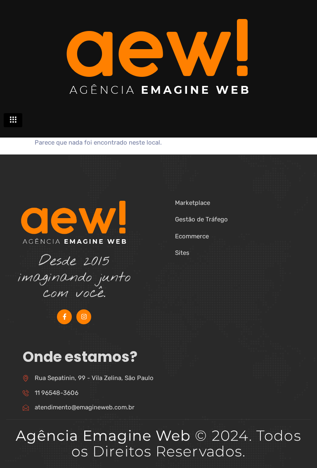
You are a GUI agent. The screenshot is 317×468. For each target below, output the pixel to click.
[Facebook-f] (64, 316)
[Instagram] (83, 316)
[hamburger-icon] (13, 120)
